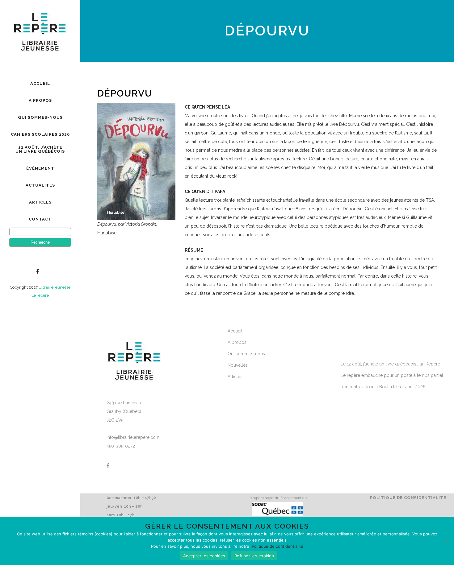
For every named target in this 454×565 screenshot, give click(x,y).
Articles (235, 376)
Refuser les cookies (254, 555)
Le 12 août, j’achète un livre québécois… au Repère (390, 363)
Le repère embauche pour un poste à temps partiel (392, 375)
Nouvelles (238, 365)
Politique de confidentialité (408, 497)
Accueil (235, 330)
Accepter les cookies (204, 555)
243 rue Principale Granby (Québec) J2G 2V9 (124, 411)
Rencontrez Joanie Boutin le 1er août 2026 (383, 386)
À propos (237, 342)
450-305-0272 (121, 445)
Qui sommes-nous (246, 353)
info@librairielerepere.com (133, 437)
